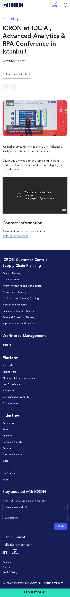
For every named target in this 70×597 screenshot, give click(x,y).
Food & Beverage (12, 454)
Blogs (15, 19)
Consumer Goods (12, 442)
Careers (7, 562)
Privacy (6, 567)
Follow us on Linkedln (15, 74)
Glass (5, 461)
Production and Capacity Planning (21, 298)
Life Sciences (9, 473)
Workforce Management (24, 336)
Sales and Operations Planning (19, 317)
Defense (7, 448)
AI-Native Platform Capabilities (19, 378)
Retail (5, 480)
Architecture (9, 372)
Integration (8, 391)
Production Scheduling (15, 305)
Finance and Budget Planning (18, 311)
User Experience (11, 384)
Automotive (9, 423)
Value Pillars (9, 365)
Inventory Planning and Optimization (22, 286)
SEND (60, 526)
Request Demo (35, 592)
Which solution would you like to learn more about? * (26, 501)
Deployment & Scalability (16, 397)
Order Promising (11, 279)
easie (7, 344)
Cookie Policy (10, 572)
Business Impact (11, 403)
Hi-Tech (6, 467)
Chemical (7, 436)
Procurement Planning (14, 292)
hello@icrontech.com (15, 236)
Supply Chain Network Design (18, 323)
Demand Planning (12, 273)
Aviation (7, 429)
